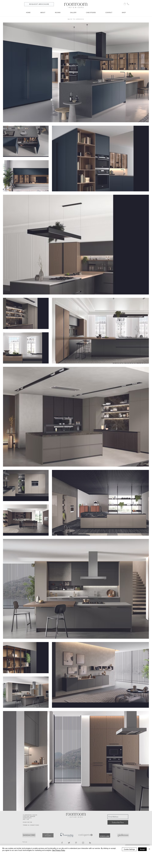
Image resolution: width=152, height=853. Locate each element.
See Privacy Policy (58, 850)
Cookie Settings (129, 849)
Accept (142, 849)
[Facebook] (62, 842)
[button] (125, 4)
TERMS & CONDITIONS (31, 825)
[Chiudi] (149, 849)
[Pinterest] (76, 842)
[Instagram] (83, 842)
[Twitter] (69, 842)
